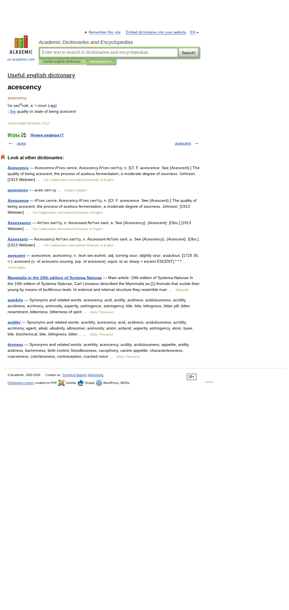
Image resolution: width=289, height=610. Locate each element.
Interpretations (100, 61)
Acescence (18, 200)
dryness (15, 344)
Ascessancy (19, 222)
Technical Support (74, 375)
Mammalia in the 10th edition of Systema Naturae (55, 277)
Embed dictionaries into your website (156, 32)
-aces (21, 143)
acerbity (15, 300)
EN (192, 32)
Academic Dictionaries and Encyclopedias (86, 42)
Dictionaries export (20, 382)
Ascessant (18, 239)
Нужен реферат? (47, 135)
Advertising (95, 375)
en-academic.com (21, 59)
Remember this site (105, 32)
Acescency (18, 167)
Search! (189, 52)
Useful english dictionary (62, 61)
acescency (18, 190)
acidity (14, 322)
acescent (183, 143)
